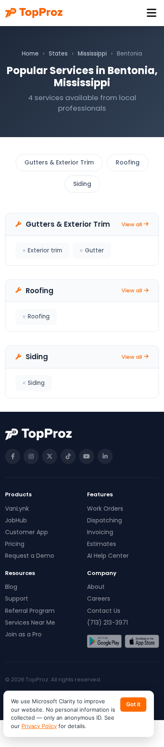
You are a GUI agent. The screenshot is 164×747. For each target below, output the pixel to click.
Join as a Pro (23, 634)
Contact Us (103, 611)
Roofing (128, 162)
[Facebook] (12, 456)
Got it (133, 704)
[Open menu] (151, 13)
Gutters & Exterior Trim (59, 162)
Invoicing (100, 532)
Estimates (101, 544)
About (96, 587)
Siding (82, 184)
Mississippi (92, 54)
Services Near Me (30, 622)
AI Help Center (108, 555)
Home (30, 54)
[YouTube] (86, 456)
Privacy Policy (39, 726)
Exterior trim (45, 250)
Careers (98, 598)
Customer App (26, 532)
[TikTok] (68, 456)
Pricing (14, 544)
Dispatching (104, 520)
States (58, 54)
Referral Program (30, 611)
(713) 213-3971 (107, 622)
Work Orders (105, 508)
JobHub (16, 520)
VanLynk (17, 508)
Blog (11, 587)
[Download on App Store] (142, 641)
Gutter (94, 250)
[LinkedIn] (105, 456)
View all (132, 224)
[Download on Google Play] (104, 641)
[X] (49, 456)
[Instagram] (31, 456)
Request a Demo (29, 555)
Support (16, 598)
